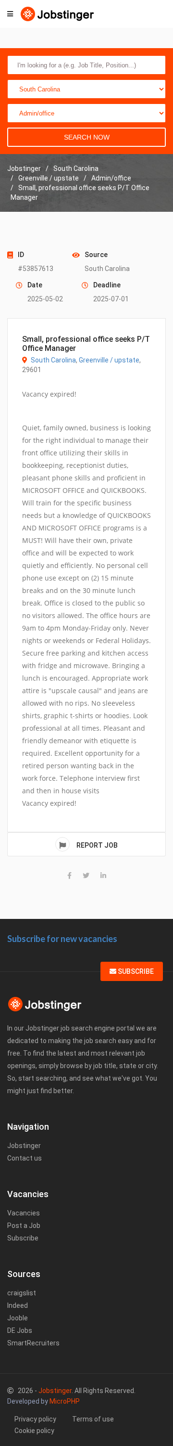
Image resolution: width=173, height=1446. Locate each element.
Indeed (17, 1305)
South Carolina (53, 360)
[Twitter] (86, 875)
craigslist (21, 1293)
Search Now (87, 137)
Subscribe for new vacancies (62, 938)
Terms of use (93, 1419)
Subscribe (135, 971)
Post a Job (23, 1225)
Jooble (17, 1318)
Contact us (24, 1158)
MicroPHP (64, 1401)
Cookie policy (34, 1430)
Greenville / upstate (109, 360)
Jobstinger (24, 1145)
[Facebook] (69, 875)
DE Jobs (19, 1330)
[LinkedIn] (103, 875)
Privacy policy (35, 1419)
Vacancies (23, 1213)
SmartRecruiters (33, 1343)
